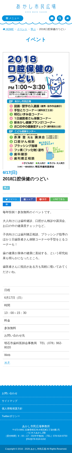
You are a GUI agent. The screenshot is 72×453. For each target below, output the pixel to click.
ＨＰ (7, 362)
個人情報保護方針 (12, 408)
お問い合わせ (9, 393)
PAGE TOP (66, 436)
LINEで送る (59, 199)
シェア (29, 199)
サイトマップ (9, 400)
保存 (44, 199)
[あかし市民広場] (36, 8)
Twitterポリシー (11, 416)
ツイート (12, 199)
